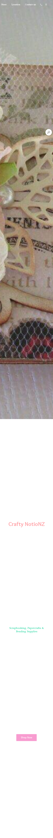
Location (15, 4)
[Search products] (48, 132)
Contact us (30, 4)
